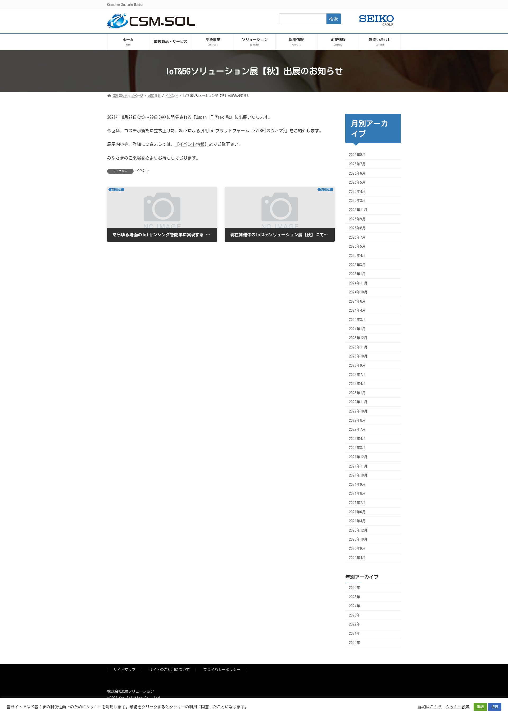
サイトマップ (124, 670)
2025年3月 (357, 264)
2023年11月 (358, 347)
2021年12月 (358, 457)
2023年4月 (357, 384)
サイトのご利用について (169, 670)
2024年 (354, 606)
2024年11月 (358, 283)
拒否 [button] (494, 707)
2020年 (354, 643)
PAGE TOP (491, 689)
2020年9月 (357, 548)
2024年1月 (357, 329)
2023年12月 (358, 338)
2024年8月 (357, 301)
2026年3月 (357, 200)
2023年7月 (357, 375)
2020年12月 (358, 530)
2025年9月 (357, 219)
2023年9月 (357, 365)
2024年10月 (358, 292)
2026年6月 (357, 173)
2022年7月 (357, 429)
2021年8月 (357, 493)
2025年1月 (357, 274)
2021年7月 (357, 503)
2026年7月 (357, 164)
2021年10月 (358, 475)
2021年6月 (357, 512)
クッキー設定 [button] (458, 707)
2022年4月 (357, 439)
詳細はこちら (430, 707)
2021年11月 (358, 466)
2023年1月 (357, 393)
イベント (142, 170)
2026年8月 (357, 155)
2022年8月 (357, 420)
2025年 (354, 597)
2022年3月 (357, 448)
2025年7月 (357, 237)
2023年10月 (358, 356)
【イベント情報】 (192, 144)
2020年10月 (358, 539)
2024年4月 (357, 310)
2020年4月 (357, 557)
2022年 (354, 624)
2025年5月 (357, 246)
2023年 (354, 615)
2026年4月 (357, 191)
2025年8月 (357, 228)
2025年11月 (358, 210)
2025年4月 (357, 255)
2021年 (354, 633)
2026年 (354, 588)
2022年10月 (358, 411)
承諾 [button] (480, 707)
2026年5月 (357, 182)
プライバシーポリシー (221, 670)
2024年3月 (357, 319)
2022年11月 (358, 402)
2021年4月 (357, 521)
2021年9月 (357, 484)
